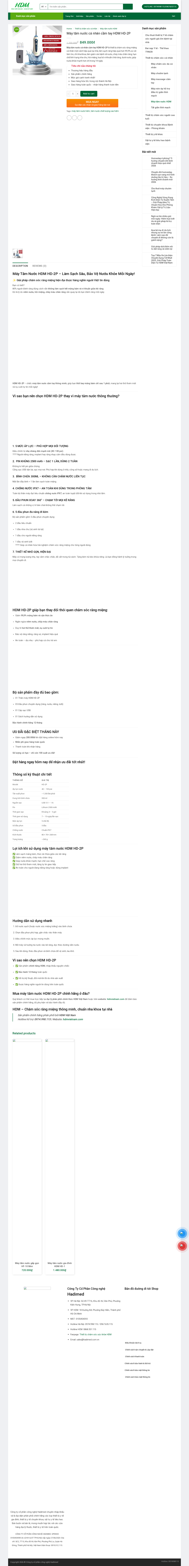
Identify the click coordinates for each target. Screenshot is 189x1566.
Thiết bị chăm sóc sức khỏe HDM (95, 1334)
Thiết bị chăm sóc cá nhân (159, 58)
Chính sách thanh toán (134, 1356)
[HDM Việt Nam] (22, 6)
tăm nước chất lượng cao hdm (105, 111)
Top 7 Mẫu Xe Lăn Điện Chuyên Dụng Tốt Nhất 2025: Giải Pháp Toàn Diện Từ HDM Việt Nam (162, 259)
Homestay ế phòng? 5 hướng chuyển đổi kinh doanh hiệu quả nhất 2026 (162, 162)
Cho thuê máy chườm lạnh (161, 189)
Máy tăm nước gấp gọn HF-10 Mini (27, 1264)
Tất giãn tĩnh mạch (160, 107)
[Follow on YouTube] (42, 1552)
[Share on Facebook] (69, 117)
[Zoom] (16, 243)
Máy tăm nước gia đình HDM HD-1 (60, 1264)
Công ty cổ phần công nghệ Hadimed (42, 1562)
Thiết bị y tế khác (154, 134)
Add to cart (88, 93)
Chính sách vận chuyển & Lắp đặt (139, 1350)
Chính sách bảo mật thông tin (137, 1370)
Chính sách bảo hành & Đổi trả (137, 1363)
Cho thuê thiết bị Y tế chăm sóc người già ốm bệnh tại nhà (159, 39)
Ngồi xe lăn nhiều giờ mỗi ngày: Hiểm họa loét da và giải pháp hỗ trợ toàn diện (162, 220)
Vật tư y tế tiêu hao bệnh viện (157, 142)
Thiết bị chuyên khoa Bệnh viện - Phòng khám (159, 126)
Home (69, 28)
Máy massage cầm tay (161, 81)
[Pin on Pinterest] (79, 117)
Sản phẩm (90, 16)
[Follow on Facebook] (32, 1552)
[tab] (20, 266)
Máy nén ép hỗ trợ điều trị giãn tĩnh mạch (160, 92)
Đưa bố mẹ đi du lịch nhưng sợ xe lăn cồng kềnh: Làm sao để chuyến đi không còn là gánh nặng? (162, 235)
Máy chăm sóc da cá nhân (162, 66)
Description (20, 266)
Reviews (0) (39, 266)
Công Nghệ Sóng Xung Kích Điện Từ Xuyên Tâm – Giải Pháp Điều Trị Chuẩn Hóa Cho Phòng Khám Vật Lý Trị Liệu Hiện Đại (162, 203)
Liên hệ (107, 16)
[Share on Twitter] (74, 117)
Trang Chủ (69, 16)
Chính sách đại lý (119, 16)
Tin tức (99, 16)
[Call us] (39, 1552)
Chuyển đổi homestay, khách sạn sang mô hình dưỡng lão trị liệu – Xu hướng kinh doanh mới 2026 (163, 177)
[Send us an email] (35, 1552)
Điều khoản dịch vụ (133, 1343)
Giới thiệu (79, 16)
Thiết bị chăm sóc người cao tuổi (160, 117)
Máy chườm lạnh (159, 73)
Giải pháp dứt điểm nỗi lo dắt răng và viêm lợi (162, 247)
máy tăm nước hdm (81, 111)
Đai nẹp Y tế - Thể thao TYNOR (157, 50)
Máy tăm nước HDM (161, 101)
